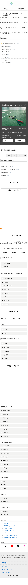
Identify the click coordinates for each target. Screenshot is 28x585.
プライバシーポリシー (7, 572)
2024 (9, 155)
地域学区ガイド (8, 523)
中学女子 (14, 252)
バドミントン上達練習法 (14, 235)
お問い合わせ (5, 566)
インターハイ (8, 141)
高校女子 (23, 252)
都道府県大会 (20, 141)
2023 (14, 155)
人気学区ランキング (9, 530)
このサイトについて (7, 569)
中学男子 (5, 252)
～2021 (25, 155)
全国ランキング (13, 311)
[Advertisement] (14, 82)
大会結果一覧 (14, 182)
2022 (19, 155)
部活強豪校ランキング (9, 526)
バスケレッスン (8, 532)
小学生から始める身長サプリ (11, 535)
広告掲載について (6, 563)
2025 (3, 155)
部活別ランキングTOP (14, 366)
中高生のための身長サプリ (14, 190)
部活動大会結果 (8, 528)
